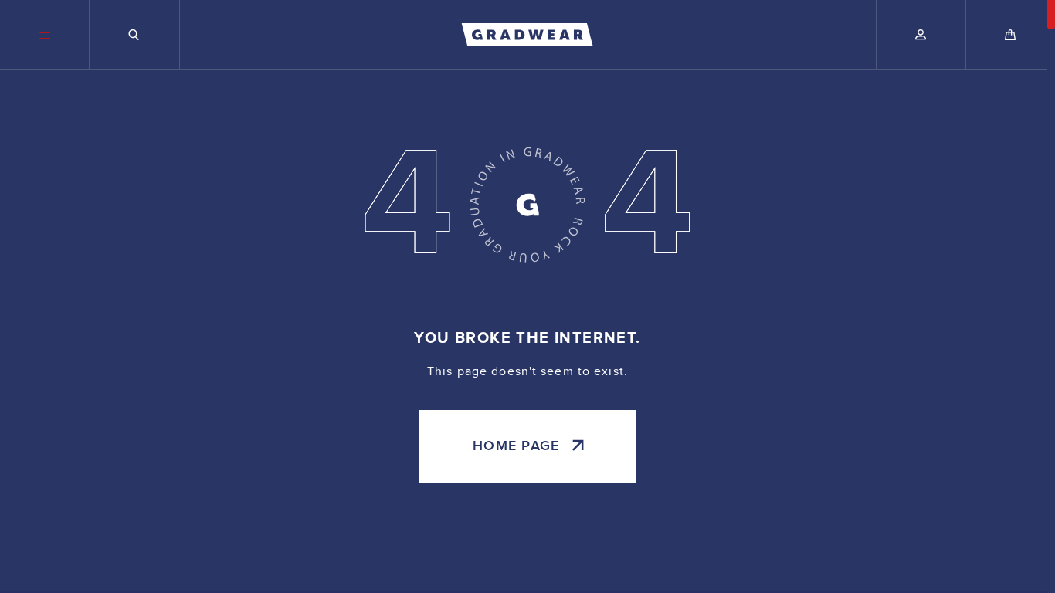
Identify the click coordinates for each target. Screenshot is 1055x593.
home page (516, 446)
